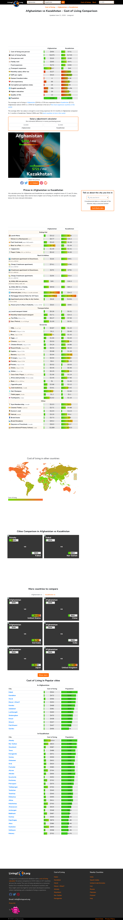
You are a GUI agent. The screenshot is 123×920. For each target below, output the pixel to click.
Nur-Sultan (13, 744)
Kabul (11, 692)
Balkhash (12, 813)
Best (94, 2)
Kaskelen (12, 827)
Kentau (11, 817)
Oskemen (12, 760)
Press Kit (12, 903)
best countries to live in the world (54, 113)
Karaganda (13, 754)
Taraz (11, 750)
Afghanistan (62, 7)
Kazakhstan (73, 7)
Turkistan (12, 790)
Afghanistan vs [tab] (36, 595)
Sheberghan (13, 715)
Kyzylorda (12, 777)
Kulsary (11, 833)
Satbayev (12, 830)
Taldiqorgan (13, 787)
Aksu (10, 823)
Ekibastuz (12, 797)
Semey (11, 757)
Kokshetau (13, 804)
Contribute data (98, 208)
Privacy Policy (110, 919)
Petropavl (12, 784)
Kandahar (12, 695)
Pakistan (93, 892)
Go (63, 2)
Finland (92, 895)
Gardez (11, 729)
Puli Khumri (13, 725)
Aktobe (11, 774)
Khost (11, 719)
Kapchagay (13, 820)
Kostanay (12, 780)
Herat (11, 699)
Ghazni (11, 722)
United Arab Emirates (97, 883)
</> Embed (34, 183)
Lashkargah (13, 712)
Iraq (91, 898)
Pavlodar (12, 767)
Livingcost (70, 15)
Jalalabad (12, 709)
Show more (43, 675)
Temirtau (12, 794)
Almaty (11, 740)
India (91, 877)
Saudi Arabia (94, 880)
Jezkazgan (12, 810)
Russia (92, 889)
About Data (99, 919)
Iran (91, 886)
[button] (22, 183)
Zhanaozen (13, 807)
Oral (10, 764)
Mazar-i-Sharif (14, 702)
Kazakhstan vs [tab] (50, 595)
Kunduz (11, 705)
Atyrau (11, 770)
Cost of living (86, 2)
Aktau (11, 800)
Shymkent (12, 747)
